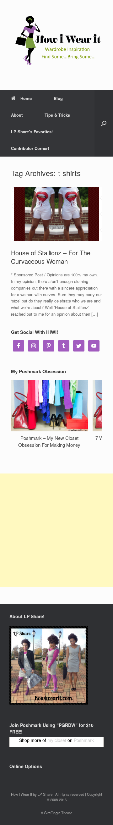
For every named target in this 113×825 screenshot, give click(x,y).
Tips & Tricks (57, 115)
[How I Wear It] (56, 40)
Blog (58, 98)
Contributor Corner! (30, 148)
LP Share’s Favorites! (32, 132)
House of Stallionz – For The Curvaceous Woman (50, 257)
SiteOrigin (52, 812)
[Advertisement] (56, 530)
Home (26, 98)
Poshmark (84, 740)
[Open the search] (103, 123)
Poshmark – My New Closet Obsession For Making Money (49, 441)
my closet (56, 740)
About (17, 115)
